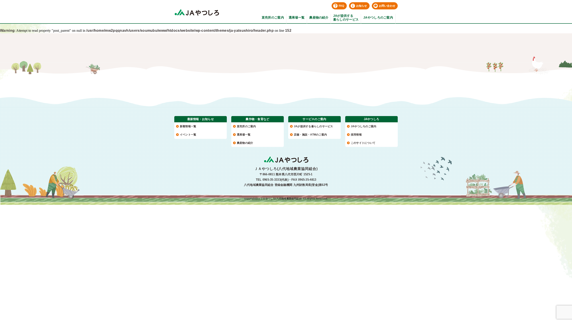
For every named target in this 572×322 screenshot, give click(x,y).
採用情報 (356, 134)
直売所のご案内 (273, 17)
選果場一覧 (297, 17)
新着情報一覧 (188, 126)
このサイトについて (363, 142)
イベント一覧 (188, 134)
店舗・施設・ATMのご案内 (310, 134)
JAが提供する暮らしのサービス (346, 17)
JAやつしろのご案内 (378, 17)
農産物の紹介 (318, 17)
